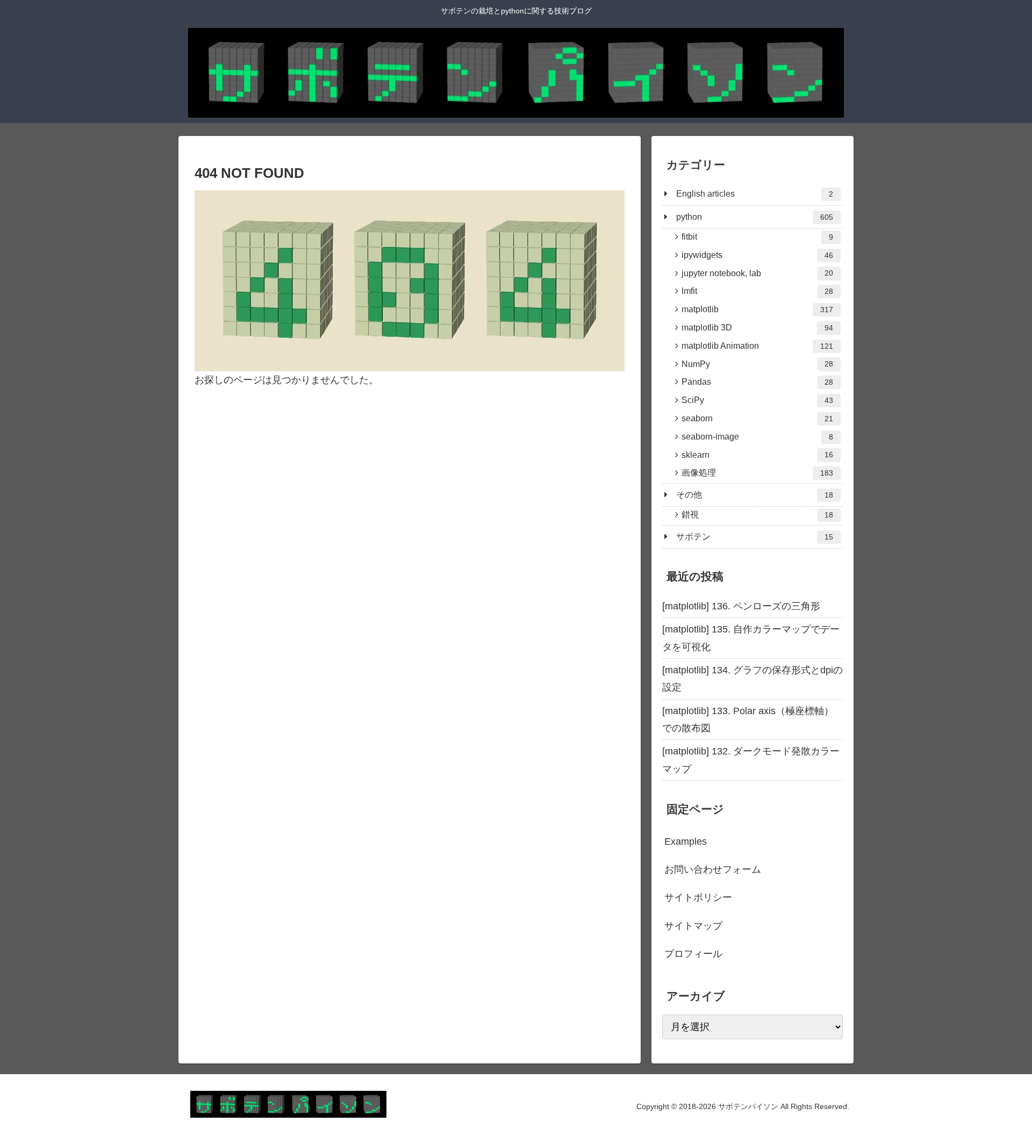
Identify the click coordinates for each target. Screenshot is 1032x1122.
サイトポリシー (698, 897)
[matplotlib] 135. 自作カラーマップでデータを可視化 (751, 638)
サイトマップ (693, 925)
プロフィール (693, 953)
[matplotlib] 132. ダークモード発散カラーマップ (751, 760)
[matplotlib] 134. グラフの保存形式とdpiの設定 (752, 679)
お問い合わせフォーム (712, 869)
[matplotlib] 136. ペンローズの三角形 (741, 606)
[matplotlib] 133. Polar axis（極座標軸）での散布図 (748, 719)
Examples (685, 841)
